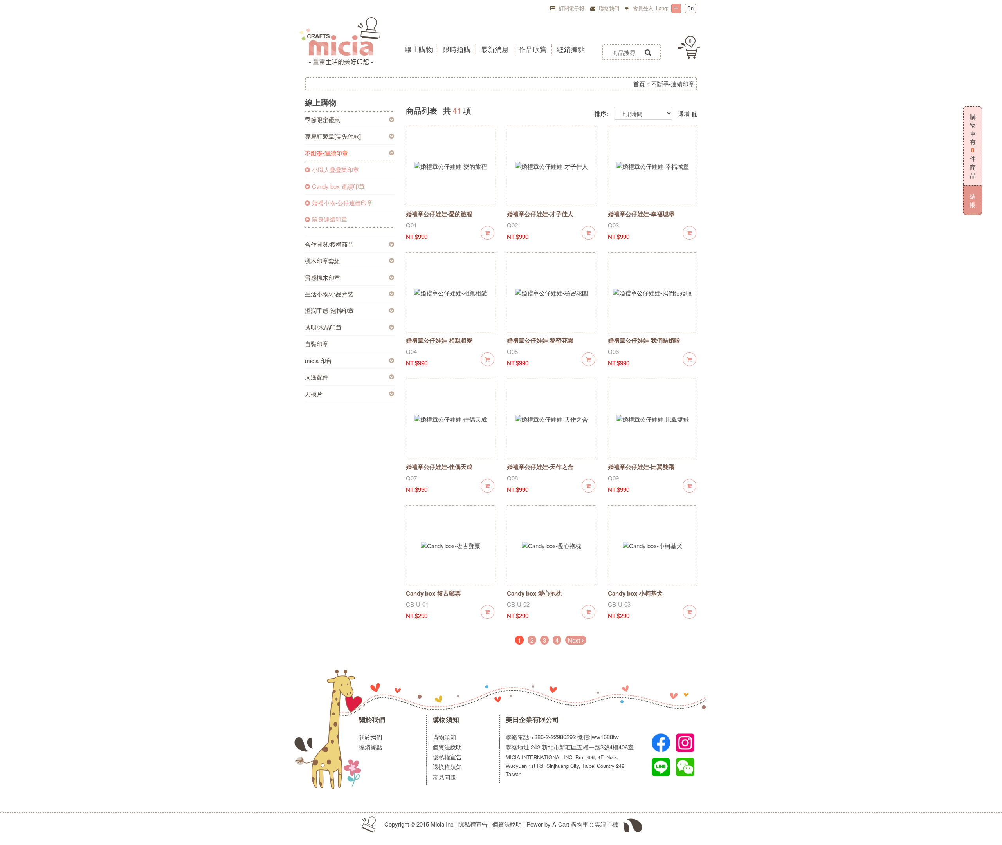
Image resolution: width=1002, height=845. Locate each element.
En (690, 8)
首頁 (639, 83)
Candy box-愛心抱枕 (534, 593)
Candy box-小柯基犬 (635, 593)
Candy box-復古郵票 (433, 593)
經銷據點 (370, 747)
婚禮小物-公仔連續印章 (342, 203)
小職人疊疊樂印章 (335, 169)
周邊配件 (316, 377)
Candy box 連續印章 (338, 186)
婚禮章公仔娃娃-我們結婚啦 (644, 340)
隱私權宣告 (447, 757)
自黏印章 (316, 343)
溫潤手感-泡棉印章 (329, 310)
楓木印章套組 (322, 260)
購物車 (579, 824)
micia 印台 (318, 360)
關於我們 (372, 719)
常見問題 (444, 777)
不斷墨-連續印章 (326, 153)
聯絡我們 (608, 8)
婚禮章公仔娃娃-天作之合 (540, 466)
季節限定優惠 (322, 120)
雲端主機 (606, 824)
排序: (601, 114)
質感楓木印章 (322, 277)
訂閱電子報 (570, 8)
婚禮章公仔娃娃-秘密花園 (540, 340)
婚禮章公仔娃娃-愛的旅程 (439, 213)
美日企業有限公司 (532, 719)
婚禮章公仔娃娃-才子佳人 (540, 213)
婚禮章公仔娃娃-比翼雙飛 (641, 466)
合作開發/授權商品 (329, 244)
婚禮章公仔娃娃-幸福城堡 (641, 213)
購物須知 (446, 719)
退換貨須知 (447, 766)
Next (575, 640)
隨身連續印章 (329, 219)
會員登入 (642, 8)
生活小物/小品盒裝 (329, 294)
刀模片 (314, 394)
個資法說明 (447, 747)
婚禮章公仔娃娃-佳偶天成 (439, 466)
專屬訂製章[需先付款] (333, 136)
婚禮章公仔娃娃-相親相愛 (439, 340)
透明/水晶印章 (323, 327)
